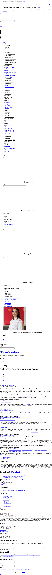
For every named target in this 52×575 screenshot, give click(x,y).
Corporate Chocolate (7, 498)
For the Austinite (9, 122)
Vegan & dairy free (10, 140)
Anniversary (8, 97)
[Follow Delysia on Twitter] (33, 555)
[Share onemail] (3, 380)
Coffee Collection (34, 432)
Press (7, 291)
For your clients (9, 117)
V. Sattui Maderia (3, 427)
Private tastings (9, 218)
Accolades (8, 293)
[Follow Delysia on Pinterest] (6, 556)
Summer (7, 45)
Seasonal (7, 92)
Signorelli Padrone (14, 448)
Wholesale (27, 569)
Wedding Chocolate (7, 506)
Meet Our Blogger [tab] (7, 457)
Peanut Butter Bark (12, 422)
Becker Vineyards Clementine (6, 410)
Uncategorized (6, 504)
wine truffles (21, 479)
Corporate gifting (9, 80)
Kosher (7, 143)
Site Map (23, 572)
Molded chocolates (10, 62)
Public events (9, 219)
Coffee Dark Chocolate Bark (28, 430)
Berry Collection (28, 412)
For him (7, 112)
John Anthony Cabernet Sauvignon (7, 420)
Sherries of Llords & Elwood (6, 436)
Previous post (3, 483)
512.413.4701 (3, 530)
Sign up (1, 567)
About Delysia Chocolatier (12, 288)
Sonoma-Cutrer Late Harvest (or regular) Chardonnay (20, 450)
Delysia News (6, 501)
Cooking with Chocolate (8, 497)
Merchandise (8, 64)
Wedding (7, 99)
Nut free (7, 141)
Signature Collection (28, 440)
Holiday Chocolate (7, 503)
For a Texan (8, 120)
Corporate (8, 94)
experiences (14, 547)
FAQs (22, 569)
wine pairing (15, 479)
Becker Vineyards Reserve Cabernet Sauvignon (10, 417)
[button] (26, 39)
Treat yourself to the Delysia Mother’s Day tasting (13, 476)
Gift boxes (8, 55)
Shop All (4, 155)
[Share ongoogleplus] (3, 375)
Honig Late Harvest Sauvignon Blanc (16, 451)
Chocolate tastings (10, 57)
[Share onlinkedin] (3, 374)
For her (7, 113)
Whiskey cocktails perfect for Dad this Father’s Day (14, 474)
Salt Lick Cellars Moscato (5, 402)
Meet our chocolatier (10, 290)
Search (1, 344)
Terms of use (18, 569)
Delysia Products (6, 502)
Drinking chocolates (10, 59)
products (8, 547)
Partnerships (8, 296)
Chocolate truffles (10, 54)
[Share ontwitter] (3, 373)
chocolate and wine (8, 479)
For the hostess (9, 118)
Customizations (9, 82)
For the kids (8, 115)
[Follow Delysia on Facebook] (20, 555)
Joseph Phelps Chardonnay (41, 450)
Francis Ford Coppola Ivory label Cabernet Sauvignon (11, 418)
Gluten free (8, 138)
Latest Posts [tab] (5, 458)
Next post (2, 484)
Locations (8, 294)
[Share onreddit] (3, 376)
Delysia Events (6, 500)
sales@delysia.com (4, 531)
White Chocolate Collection (26, 396)
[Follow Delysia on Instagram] (7, 555)
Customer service (3, 569)
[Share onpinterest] (3, 379)
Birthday (7, 95)
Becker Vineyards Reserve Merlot (7, 435)
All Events (5, 228)
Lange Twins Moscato (5, 400)
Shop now (24, 1)
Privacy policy (11, 569)
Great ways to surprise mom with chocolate (12, 477)
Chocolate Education (10, 481)
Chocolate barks (9, 60)
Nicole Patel (15, 472)
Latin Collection (27, 404)
